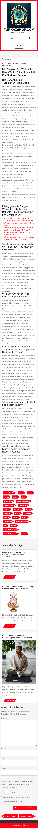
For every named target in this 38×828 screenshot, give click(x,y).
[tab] (31, 38)
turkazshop (20, 63)
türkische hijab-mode (11, 534)
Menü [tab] (19, 46)
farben (15, 497)
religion (6, 517)
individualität (23, 505)
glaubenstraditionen (23, 501)
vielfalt (24, 534)
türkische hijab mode (11, 529)
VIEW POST (10, 577)
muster (17, 513)
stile (5, 525)
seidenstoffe (8, 521)
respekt (15, 517)
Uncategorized (7, 59)
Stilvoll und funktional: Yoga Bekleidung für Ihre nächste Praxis (17, 637)
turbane (13, 525)
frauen (24, 497)
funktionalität (8, 501)
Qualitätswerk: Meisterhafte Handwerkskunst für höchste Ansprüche (14, 555)
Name (3, 749)
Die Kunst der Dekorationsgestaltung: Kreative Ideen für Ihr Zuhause (18, 588)
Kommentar (5, 718)
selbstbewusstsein (22, 521)
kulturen (28, 509)
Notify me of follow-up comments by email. (16, 797)
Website (3, 768)
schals (24, 517)
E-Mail (3, 759)
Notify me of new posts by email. (13, 802)
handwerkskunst (9, 505)
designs (30, 493)
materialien (7, 513)
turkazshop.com (19, 29)
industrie (7, 509)
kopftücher (17, 509)
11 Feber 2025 (9, 63)
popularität (27, 513)
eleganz (6, 497)
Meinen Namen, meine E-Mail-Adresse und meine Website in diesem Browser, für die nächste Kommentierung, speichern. (17, 784)
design (21, 493)
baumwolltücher (9, 493)
